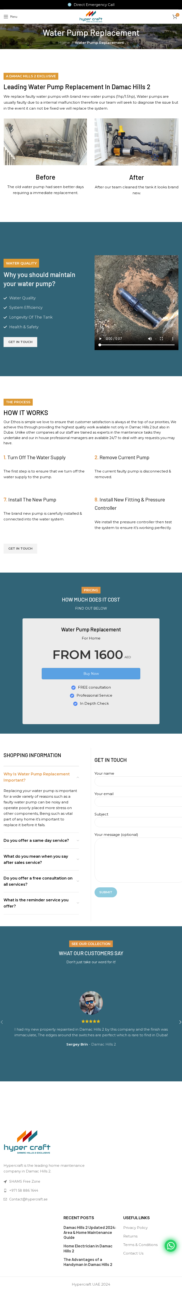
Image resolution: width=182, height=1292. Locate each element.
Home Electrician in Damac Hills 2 (88, 1249)
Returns (130, 1236)
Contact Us (133, 1253)
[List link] (46, 1190)
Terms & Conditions (140, 1244)
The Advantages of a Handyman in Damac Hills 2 (88, 1262)
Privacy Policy (135, 1227)
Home (64, 42)
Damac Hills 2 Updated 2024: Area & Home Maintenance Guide (90, 1232)
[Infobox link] (91, 5)
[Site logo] (91, 16)
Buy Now (91, 673)
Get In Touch (20, 342)
